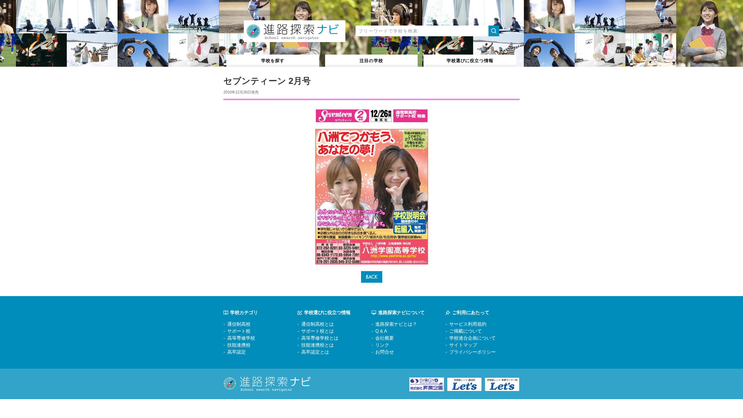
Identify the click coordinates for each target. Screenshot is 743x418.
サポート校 (238, 331)
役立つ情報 (470, 60)
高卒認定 (236, 351)
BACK (372, 277)
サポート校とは (317, 331)
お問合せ (384, 351)
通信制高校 (238, 324)
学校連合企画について (472, 338)
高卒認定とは (315, 351)
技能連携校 (238, 345)
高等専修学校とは (319, 338)
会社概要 (384, 338)
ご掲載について (465, 331)
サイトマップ (463, 345)
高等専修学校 (241, 338)
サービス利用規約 (467, 324)
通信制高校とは (317, 324)
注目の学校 (371, 60)
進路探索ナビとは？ (396, 324)
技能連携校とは (317, 345)
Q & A (381, 331)
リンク (382, 345)
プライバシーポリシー (472, 351)
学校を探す (273, 60)
